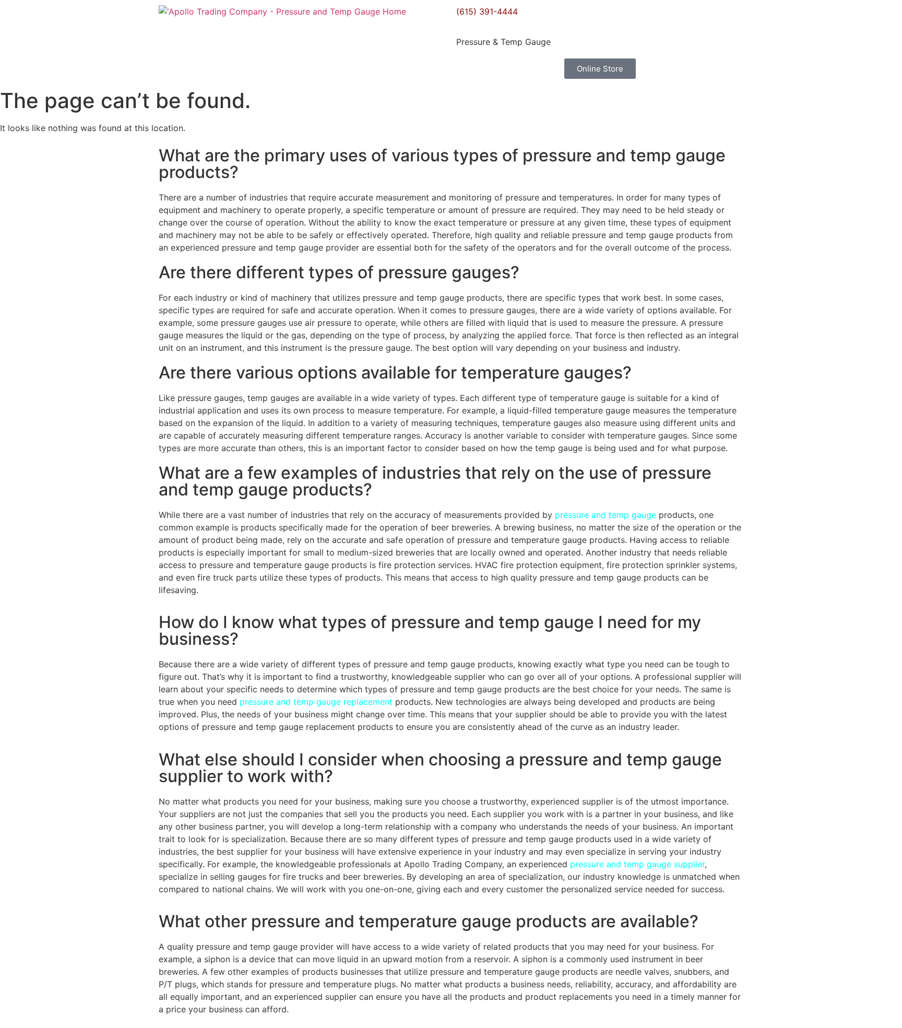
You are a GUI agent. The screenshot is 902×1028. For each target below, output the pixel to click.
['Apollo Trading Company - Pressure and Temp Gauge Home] (282, 11)
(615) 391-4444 (487, 11)
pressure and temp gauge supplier (637, 864)
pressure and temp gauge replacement (316, 701)
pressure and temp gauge (605, 515)
